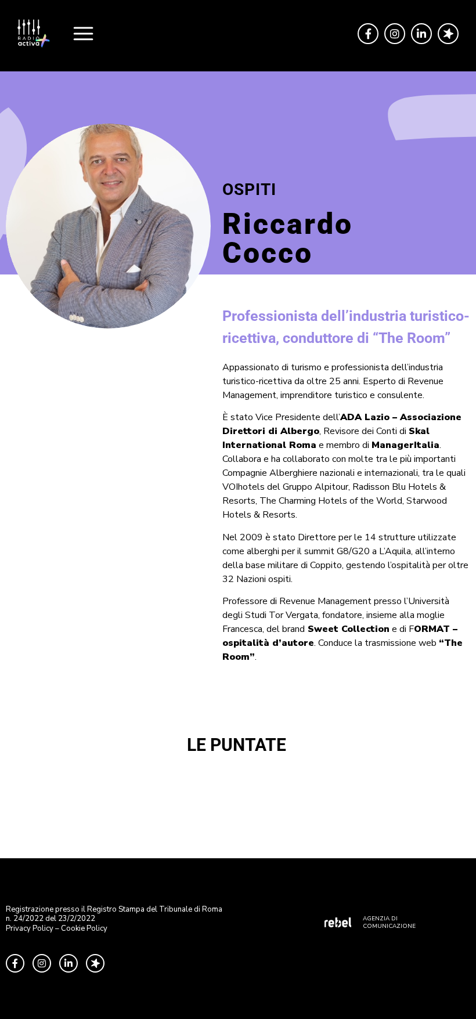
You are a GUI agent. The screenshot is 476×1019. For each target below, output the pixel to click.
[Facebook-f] (368, 33)
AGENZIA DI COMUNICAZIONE (389, 922)
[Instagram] (394, 33)
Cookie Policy (84, 928)
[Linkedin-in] (421, 33)
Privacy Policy (29, 928)
